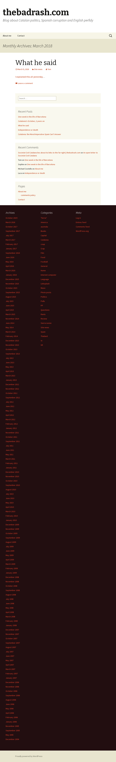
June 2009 (10, 551)
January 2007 (11, 678)
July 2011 (9, 445)
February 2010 (12, 516)
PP (42, 305)
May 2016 (9, 261)
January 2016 (11, 275)
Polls (43, 301)
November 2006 (12, 686)
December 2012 (12, 384)
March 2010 (10, 511)
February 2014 (12, 336)
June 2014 (10, 323)
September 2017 (13, 231)
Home (43, 270)
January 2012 (11, 428)
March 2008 (10, 616)
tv (41, 340)
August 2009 (11, 542)
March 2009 (10, 564)
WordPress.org (82, 231)
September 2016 (13, 253)
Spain (43, 332)
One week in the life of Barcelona (32, 116)
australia (44, 226)
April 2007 (10, 664)
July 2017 (9, 235)
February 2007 (12, 673)
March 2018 (10, 222)
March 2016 (10, 270)
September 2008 (13, 590)
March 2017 (10, 240)
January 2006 (11, 721)
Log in (78, 218)
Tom (49, 69)
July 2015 (9, 301)
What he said (35, 63)
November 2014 (12, 318)
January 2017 (11, 248)
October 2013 (11, 349)
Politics (44, 297)
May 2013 (9, 367)
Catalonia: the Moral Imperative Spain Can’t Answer (39, 134)
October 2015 (11, 288)
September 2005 (13, 730)
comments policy (28, 195)
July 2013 (9, 358)
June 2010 (10, 498)
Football (44, 261)
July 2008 (9, 599)
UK (42, 345)
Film (42, 253)
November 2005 (12, 726)
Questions (45, 310)
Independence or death (28, 130)
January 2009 (11, 573)
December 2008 (12, 577)
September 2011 (13, 441)
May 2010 (9, 502)
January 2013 (11, 380)
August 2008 (11, 594)
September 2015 (13, 292)
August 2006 (11, 700)
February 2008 (12, 621)
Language (45, 279)
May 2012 (9, 410)
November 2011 (12, 432)
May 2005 (9, 735)
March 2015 (10, 314)
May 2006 (9, 708)
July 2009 (9, 546)
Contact (21, 35)
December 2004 (12, 739)
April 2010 (10, 507)
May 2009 (9, 555)
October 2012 (11, 393)
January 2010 (11, 520)
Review (44, 318)
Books (43, 231)
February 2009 (12, 568)
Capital (44, 235)
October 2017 (11, 226)
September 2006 (13, 695)
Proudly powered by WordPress (28, 756)
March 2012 (10, 419)
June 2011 (10, 450)
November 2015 (12, 283)
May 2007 (9, 660)
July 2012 (9, 402)
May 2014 (9, 327)
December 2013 (12, 340)
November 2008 (12, 581)
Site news (38, 69)
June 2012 (10, 406)
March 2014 (10, 332)
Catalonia (45, 240)
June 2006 (10, 704)
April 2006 (10, 713)
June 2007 (10, 656)
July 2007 (9, 651)
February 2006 (12, 717)
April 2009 (10, 559)
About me (7, 35)
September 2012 (13, 397)
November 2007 (12, 634)
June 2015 (10, 305)
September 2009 (13, 537)
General (44, 266)
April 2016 (10, 266)
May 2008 (9, 608)
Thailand (44, 336)
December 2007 (12, 629)
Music (43, 288)
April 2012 (10, 415)
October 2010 (11, 481)
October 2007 (11, 638)
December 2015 (12, 279)
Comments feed (83, 226)
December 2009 (12, 524)
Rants (43, 314)
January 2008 (11, 625)
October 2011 (11, 437)
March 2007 (10, 669)
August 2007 (11, 647)
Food (43, 257)
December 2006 (12, 682)
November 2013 (12, 345)
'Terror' (44, 218)
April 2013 (10, 371)
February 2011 (12, 463)
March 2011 (10, 459)
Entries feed (81, 222)
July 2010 (9, 494)
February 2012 (12, 424)
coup (43, 244)
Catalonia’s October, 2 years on (31, 121)
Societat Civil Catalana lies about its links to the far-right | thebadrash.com (49, 152)
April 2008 (10, 612)
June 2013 (10, 362)
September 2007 (13, 643)
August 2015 (11, 297)
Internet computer (48, 275)
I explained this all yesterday (29, 76)
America (44, 222)
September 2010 (13, 485)
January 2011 (11, 467)
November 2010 (12, 476)
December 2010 (12, 472)
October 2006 (11, 691)
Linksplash (45, 283)
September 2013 (13, 353)
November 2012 (12, 389)
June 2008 (10, 603)
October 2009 (11, 533)
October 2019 (11, 218)
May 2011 (9, 454)
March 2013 (10, 375)
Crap (43, 248)
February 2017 (12, 244)
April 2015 (10, 310)
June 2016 (10, 257)
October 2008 (11, 586)
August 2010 (11, 489)
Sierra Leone (46, 323)
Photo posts (46, 292)
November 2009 (12, 529)
